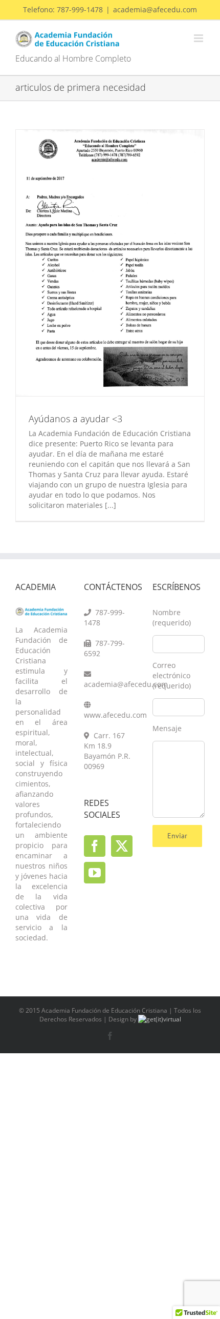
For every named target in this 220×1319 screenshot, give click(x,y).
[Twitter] (122, 846)
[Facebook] (94, 846)
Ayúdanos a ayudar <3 (75, 418)
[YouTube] (94, 872)
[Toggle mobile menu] (199, 38)
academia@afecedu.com (155, 9)
